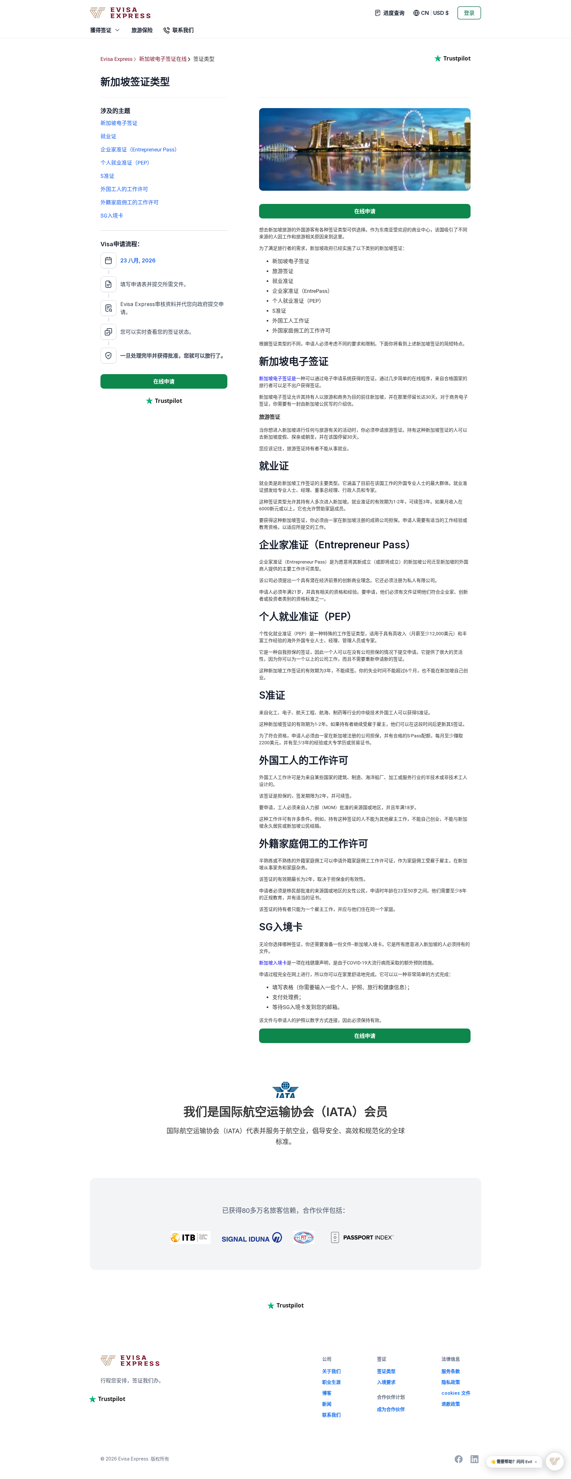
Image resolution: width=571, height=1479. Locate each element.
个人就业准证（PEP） (126, 163)
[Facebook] (459, 1459)
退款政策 (450, 1404)
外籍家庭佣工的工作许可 (129, 202)
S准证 (107, 176)
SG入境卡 (111, 216)
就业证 (108, 136)
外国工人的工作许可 (124, 189)
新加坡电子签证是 (277, 378)
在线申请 (163, 381)
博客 (326, 1393)
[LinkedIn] (474, 1459)
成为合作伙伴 (391, 1409)
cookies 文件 (456, 1393)
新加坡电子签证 (118, 123)
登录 (469, 13)
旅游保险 (142, 30)
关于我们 (331, 1371)
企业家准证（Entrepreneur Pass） (140, 149)
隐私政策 (450, 1382)
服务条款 (450, 1371)
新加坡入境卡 (273, 962)
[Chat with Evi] (554, 1461)
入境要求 (386, 1382)
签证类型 (386, 1371)
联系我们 (331, 1415)
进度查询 (393, 13)
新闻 (326, 1404)
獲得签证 (100, 30)
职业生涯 (331, 1382)
